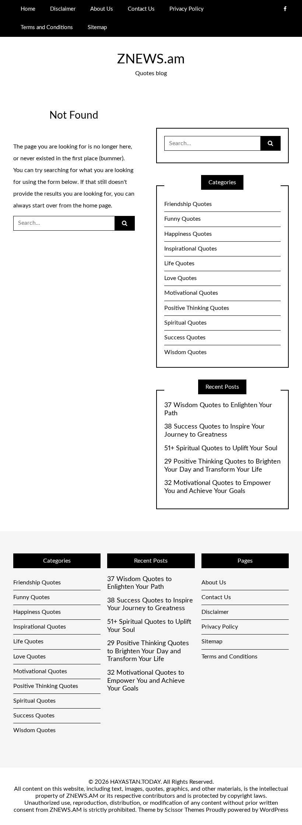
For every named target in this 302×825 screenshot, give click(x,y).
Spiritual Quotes (185, 323)
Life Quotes (179, 263)
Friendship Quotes (188, 204)
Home (28, 9)
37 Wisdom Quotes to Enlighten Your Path (218, 409)
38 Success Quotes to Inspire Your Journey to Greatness (214, 430)
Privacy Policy (186, 9)
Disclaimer (63, 9)
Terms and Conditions (47, 27)
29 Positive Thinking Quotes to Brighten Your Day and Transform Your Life (222, 465)
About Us (101, 9)
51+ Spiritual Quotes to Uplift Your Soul (220, 448)
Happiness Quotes (188, 234)
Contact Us (141, 9)
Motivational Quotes (191, 293)
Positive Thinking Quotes (196, 308)
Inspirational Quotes (190, 249)
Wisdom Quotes (185, 352)
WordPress (274, 810)
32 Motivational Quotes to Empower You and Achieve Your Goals (217, 487)
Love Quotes (180, 278)
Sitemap (97, 27)
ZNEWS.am (151, 59)
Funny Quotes (182, 219)
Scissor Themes (184, 810)
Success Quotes (185, 337)
